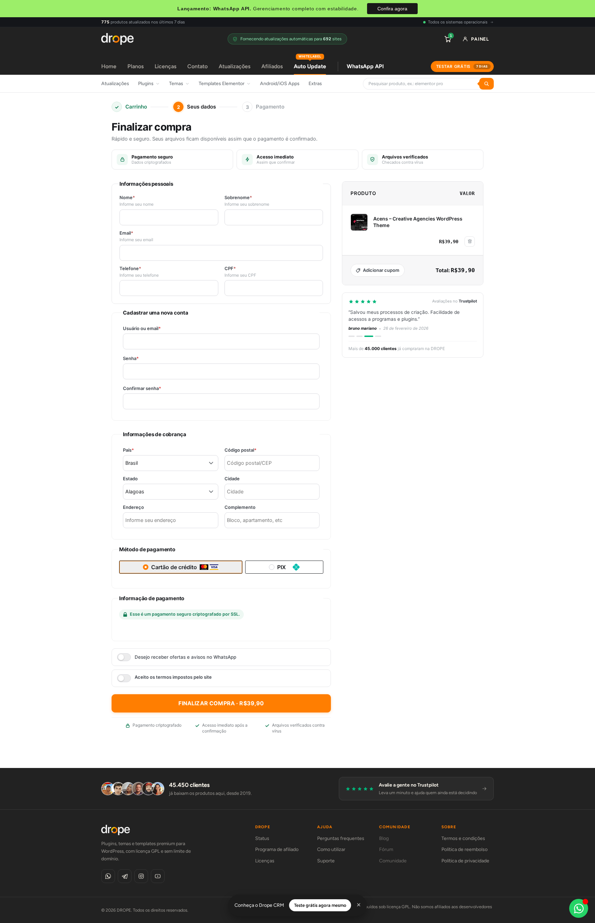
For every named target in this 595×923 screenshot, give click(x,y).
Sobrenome (238, 197)
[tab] (351, 336)
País (140, 450)
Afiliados (272, 66)
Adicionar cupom (381, 270)
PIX (281, 567)
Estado (130, 478)
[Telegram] (125, 876)
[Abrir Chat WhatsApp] (578, 908)
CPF (230, 268)
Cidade (232, 478)
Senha (143, 358)
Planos (135, 66)
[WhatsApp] (108, 876)
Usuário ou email (154, 328)
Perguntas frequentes (340, 838)
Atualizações (234, 66)
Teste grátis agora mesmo (320, 905)
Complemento (240, 507)
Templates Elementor (221, 83)
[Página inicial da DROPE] (117, 39)
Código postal (252, 450)
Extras (315, 83)
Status (262, 838)
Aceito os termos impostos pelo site (173, 677)
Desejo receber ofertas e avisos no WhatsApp (185, 657)
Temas (176, 83)
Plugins (146, 83)
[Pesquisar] (486, 84)
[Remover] (469, 241)
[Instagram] (141, 876)
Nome (127, 197)
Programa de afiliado (277, 849)
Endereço (133, 507)
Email (126, 233)
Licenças (165, 66)
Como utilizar (331, 849)
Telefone (130, 268)
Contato (197, 66)
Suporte (326, 861)
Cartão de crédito (174, 567)
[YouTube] (158, 876)
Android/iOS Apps (280, 83)
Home (108, 66)
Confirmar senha (154, 388)
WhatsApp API (365, 66)
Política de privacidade (465, 861)
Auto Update (310, 64)
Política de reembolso (464, 849)
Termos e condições (463, 838)
